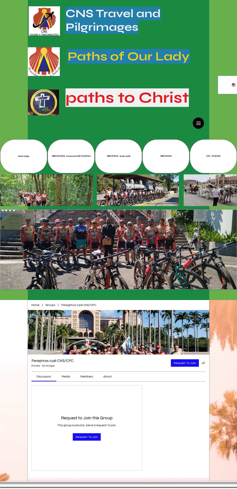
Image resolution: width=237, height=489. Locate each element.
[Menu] (198, 123)
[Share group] (203, 363)
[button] (71, 156)
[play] (231, 284)
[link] (44, 376)
